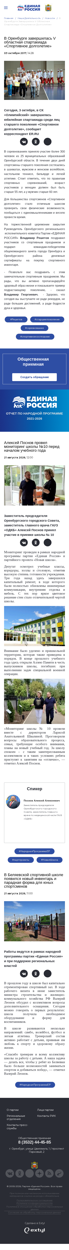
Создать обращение (34, 377)
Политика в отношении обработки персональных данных (34, 1208)
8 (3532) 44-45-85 (34, 1142)
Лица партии (45, 1110)
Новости (50, 18)
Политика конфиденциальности (34, 1203)
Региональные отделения (16, 1117)
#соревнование (34, 328)
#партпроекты (20, 859)
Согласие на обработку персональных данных (34, 1212)
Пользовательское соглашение (35, 1200)
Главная (8, 18)
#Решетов (16, 319)
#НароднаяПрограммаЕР (34, 851)
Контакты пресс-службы (17, 1126)
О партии (13, 1110)
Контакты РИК (46, 1115)
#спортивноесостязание (35, 336)
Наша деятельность (29, 18)
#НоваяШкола (49, 859)
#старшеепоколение (47, 319)
